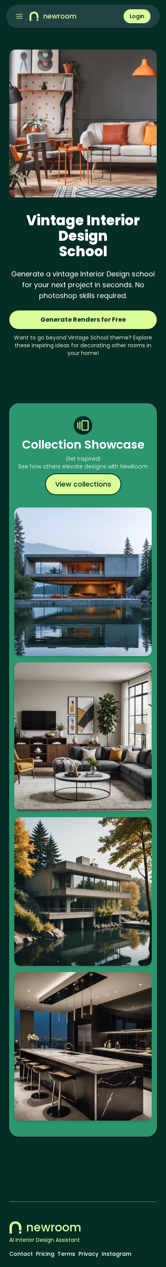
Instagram (116, 1254)
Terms (66, 1254)
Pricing (45, 1254)
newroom (53, 1227)
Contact (21, 1254)
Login (137, 16)
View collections (83, 484)
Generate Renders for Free (83, 319)
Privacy (88, 1254)
